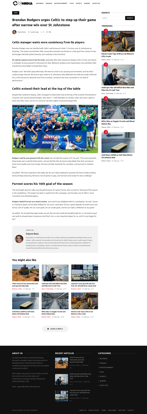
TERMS (103, 410)
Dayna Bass (22, 32)
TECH (72, 3)
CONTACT (130, 410)
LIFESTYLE (96, 3)
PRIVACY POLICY (93, 410)
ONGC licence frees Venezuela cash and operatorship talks (25, 273)
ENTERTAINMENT (60, 3)
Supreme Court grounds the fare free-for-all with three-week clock (84, 273)
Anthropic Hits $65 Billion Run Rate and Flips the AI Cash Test (55, 273)
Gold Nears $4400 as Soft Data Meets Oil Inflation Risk (25, 301)
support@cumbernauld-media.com (28, 386)
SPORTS (79, 3)
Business (15, 289)
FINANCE (49, 3)
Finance (14, 317)
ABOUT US (83, 410)
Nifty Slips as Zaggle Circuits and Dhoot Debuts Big (55, 301)
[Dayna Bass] (19, 242)
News (16, 12)
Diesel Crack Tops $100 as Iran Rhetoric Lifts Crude (84, 301)
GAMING (87, 3)
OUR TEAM (121, 410)
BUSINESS (39, 3)
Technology (49, 289)
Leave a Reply (56, 329)
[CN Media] (23, 4)
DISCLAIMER (112, 410)
